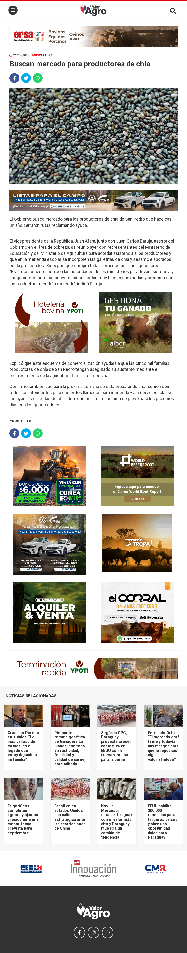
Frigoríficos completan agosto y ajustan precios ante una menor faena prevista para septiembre (23, 819)
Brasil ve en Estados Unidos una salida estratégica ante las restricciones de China (70, 817)
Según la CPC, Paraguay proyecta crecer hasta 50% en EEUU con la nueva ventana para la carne (116, 746)
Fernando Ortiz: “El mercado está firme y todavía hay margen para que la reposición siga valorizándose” (163, 746)
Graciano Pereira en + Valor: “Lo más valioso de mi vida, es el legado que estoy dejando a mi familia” (23, 746)
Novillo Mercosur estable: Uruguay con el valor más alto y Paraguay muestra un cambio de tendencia (116, 822)
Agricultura (42, 55)
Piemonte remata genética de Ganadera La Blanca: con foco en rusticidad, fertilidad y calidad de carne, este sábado (69, 748)
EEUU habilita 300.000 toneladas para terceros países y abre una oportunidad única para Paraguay (163, 822)
